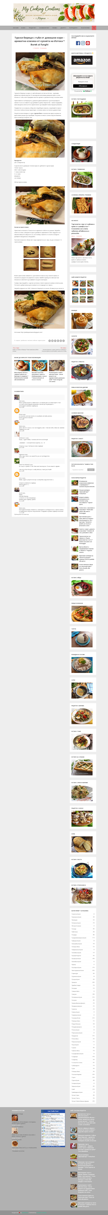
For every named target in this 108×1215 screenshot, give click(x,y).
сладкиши (83, 1056)
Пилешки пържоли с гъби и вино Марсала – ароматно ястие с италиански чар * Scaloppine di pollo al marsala (87, 1138)
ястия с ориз (83, 1095)
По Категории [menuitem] (85, 28)
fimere (21, 414)
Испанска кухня (83, 923)
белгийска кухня (83, 961)
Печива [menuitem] (54, 28)
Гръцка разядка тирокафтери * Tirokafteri (84, 491)
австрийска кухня (83, 944)
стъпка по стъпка (83, 1062)
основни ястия (83, 1018)
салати (83, 1047)
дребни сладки (83, 985)
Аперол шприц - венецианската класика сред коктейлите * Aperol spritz (85, 500)
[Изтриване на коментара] (23, 407)
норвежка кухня (83, 1015)
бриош (83, 964)
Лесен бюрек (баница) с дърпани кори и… (52, 1131)
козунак (83, 1000)
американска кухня (83, 949)
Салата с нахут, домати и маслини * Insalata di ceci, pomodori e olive (86, 530)
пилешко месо (83, 1021)
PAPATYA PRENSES (24, 464)
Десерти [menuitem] (63, 28)
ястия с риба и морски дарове (83, 1101)
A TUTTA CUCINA (17, 1139)
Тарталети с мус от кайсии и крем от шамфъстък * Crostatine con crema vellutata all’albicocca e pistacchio (82, 228)
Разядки (83, 935)
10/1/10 (21, 407)
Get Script (48, 1146)
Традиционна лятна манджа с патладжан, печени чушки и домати (24, 1122)
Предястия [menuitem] (32, 28)
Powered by (78, 91)
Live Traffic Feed (53, 1111)
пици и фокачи (83, 1024)
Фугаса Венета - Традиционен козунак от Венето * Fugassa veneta (86, 549)
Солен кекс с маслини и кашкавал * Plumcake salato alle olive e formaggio (86, 510)
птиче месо (83, 1039)
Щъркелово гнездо (17, 1114)
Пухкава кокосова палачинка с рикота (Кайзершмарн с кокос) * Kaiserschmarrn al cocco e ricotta (39, 376)
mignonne (21, 454)
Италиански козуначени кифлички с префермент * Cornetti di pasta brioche (86, 483)
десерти (83, 982)
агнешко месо (83, 946)
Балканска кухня (83, 917)
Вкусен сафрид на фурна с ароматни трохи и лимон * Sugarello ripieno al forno (86, 1130)
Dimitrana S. (22, 438)
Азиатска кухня (83, 914)
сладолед (83, 1059)
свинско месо (83, 1050)
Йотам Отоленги (83, 926)
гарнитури (83, 973)
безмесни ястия (83, 958)
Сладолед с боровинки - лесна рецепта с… (53, 1134)
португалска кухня (83, 1033)
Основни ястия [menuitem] (44, 28)
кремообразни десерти (83, 1003)
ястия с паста (83, 1098)
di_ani (20, 493)
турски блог (38, 113)
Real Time (53, 1146)
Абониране (83, 86)
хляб (83, 1089)
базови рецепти (83, 955)
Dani (20, 401)
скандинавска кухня (83, 1053)
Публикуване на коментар (21, 514)
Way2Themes (25, 1212)
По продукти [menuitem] (73, 28)
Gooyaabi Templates (41, 1212)
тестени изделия (32, 340)
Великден (83, 920)
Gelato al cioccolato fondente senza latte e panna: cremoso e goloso (23, 1135)
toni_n (20, 478)
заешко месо (83, 991)
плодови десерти (83, 1027)
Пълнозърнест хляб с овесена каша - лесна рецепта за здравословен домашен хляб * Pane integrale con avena (86, 1188)
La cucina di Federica (17, 1127)
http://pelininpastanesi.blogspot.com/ (31, 332)
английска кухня (83, 952)
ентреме (83, 988)
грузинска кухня (83, 976)
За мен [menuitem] (23, 28)
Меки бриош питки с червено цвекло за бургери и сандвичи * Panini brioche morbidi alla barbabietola (21, 376)
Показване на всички (18, 1151)
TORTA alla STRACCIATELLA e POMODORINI (24, 1148)
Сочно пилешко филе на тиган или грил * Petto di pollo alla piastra (86, 567)
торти (83, 1077)
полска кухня (83, 1030)
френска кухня (83, 1086)
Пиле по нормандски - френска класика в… (51, 1137)
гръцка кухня (83, 979)
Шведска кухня (83, 941)
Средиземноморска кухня (83, 938)
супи (83, 1068)
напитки (83, 1009)
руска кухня (83, 1045)
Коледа (83, 929)
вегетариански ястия (83, 970)
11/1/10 (21, 501)
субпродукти (83, 1065)
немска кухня (83, 1012)
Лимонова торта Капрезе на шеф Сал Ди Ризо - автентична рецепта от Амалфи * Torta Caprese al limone (86, 1165)
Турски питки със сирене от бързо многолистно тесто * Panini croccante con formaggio (86, 539)
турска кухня (41, 340)
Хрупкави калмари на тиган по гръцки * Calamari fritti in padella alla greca (86, 558)
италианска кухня (83, 997)
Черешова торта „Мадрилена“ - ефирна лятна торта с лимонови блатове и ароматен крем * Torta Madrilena (87, 1147)
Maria (20, 426)
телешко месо (83, 1071)
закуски (18, 340)
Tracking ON (57, 1146)
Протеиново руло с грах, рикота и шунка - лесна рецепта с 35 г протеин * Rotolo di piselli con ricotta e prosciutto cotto (86, 521)
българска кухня (83, 967)
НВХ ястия (83, 932)
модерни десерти (83, 1006)
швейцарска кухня (83, 1092)
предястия (24, 340)
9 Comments (43, 48)
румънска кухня (83, 1042)
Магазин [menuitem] (16, 28)
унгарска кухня (83, 1083)
